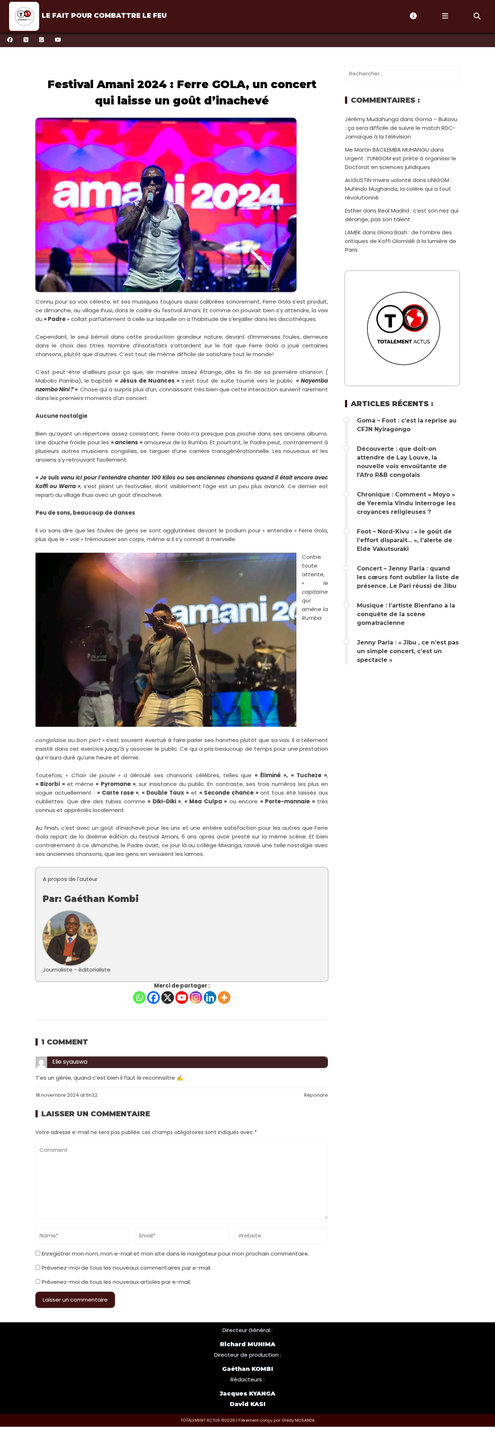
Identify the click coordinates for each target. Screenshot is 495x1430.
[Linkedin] (210, 997)
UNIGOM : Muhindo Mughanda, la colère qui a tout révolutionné (398, 188)
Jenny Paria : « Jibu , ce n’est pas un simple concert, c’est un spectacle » (408, 651)
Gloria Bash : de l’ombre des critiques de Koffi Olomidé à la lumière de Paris (400, 241)
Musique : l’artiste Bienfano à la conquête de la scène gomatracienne (406, 614)
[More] (224, 997)
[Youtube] (181, 997)
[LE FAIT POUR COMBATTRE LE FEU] (23, 16)
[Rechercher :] (402, 73)
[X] (167, 997)
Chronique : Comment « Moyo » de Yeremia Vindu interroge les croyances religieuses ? (406, 503)
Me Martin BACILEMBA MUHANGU (387, 149)
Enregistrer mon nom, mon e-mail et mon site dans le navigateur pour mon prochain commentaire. (175, 1253)
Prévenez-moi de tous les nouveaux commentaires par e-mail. (126, 1268)
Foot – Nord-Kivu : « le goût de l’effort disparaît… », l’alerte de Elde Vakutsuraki (404, 540)
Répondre (316, 1095)
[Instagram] (196, 997)
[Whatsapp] (139, 997)
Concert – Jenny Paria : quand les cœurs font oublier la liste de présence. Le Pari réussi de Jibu (408, 577)
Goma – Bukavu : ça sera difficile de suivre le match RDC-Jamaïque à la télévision (401, 127)
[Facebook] (153, 997)
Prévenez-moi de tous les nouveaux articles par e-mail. (116, 1282)
